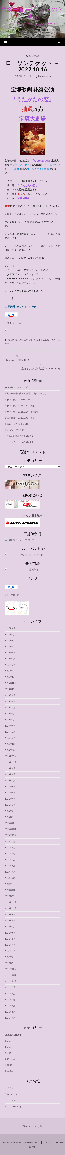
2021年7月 (10, 999)
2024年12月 (11, 750)
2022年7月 (10, 926)
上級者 (8, 1040)
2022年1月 (10, 963)
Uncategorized (13, 1034)
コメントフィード (13, 1100)
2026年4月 (10, 652)
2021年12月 (10, 969)
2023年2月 (10, 884)
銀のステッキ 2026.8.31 (16, 424)
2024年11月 (10, 756)
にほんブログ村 (13, 323)
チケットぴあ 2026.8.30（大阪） (21, 405)
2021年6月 (10, 1005)
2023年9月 (10, 841)
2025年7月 (10, 707)
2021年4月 (10, 1017)
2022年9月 (10, 914)
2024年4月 (10, 798)
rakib (32, 1146)
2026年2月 (10, 665)
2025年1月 (10, 744)
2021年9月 (10, 987)
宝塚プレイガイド (33, 339)
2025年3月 (10, 731)
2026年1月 (10, 671)
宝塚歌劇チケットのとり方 (32, 13)
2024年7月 (10, 780)
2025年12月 (10, 677)
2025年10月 (10, 689)
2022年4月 (10, 944)
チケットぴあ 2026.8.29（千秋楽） (22, 411)
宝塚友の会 (10, 1059)
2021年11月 (10, 975)
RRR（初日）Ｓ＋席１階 (16, 387)
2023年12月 (10, 823)
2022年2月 (10, 957)
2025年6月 (10, 713)
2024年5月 (10, 792)
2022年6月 (10, 932)
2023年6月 (10, 859)
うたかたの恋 (15, 339)
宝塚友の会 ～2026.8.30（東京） (21, 417)
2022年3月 (10, 951)
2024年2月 (10, 811)
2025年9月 (10, 695)
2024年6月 (10, 786)
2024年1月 (10, 817)
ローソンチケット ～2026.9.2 (19, 442)
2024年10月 (10, 762)
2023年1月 (10, 890)
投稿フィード (11, 1094)
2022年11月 (10, 902)
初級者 (8, 1053)
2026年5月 (10, 646)
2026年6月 (10, 640)
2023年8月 (10, 847)
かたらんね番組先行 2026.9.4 (19, 436)
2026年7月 (10, 634)
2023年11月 (10, 829)
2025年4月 (10, 725)
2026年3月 (10, 658)
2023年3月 (10, 878)
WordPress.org (13, 1106)
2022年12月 (11, 896)
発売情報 (34, 56)
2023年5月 (10, 865)
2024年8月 (10, 774)
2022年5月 (10, 938)
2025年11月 (10, 683)
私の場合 (9, 1071)
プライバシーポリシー (32, 1126)
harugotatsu (44, 75)
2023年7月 (10, 853)
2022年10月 (10, 908)
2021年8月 (10, 993)
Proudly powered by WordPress (21, 1142)
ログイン (9, 1088)
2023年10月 (10, 835)
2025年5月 (10, 719)
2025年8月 (10, 701)
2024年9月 (10, 768)
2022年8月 (10, 920)
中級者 (8, 1047)
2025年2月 (10, 738)
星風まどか (50, 339)
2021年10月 (10, 981)
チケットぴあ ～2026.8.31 (17, 399)
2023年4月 (10, 872)
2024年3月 (10, 804)
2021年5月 (10, 1011)
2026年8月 (10, 628)
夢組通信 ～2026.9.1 (14, 430)
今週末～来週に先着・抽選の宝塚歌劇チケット (27, 393)
